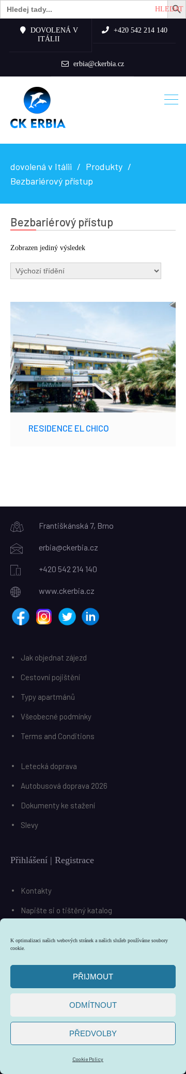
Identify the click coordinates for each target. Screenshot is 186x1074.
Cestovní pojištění (50, 677)
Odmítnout (93, 1005)
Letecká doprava (49, 766)
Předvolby (93, 1033)
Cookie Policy (87, 1059)
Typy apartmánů (48, 696)
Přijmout (93, 976)
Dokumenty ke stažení (58, 805)
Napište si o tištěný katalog (66, 910)
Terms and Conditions (58, 736)
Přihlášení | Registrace (52, 860)
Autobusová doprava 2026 (64, 785)
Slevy (29, 825)
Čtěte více (93, 356)
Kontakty (36, 890)
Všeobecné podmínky (56, 716)
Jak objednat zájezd (54, 657)
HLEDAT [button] (169, 9)
